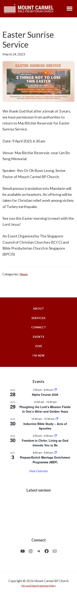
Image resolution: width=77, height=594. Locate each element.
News (24, 274)
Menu (69, 8)
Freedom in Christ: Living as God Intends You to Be (45, 442)
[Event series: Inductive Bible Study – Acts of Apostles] (56, 418)
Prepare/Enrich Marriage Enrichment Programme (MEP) (45, 459)
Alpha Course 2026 (45, 394)
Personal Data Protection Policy (38, 585)
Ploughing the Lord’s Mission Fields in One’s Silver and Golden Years (45, 409)
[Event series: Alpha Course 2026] (55, 389)
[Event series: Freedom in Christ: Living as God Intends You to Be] (55, 435)
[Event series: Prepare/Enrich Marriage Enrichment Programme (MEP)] (55, 452)
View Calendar (38, 471)
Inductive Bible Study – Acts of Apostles (45, 426)
